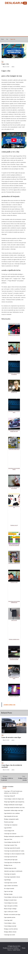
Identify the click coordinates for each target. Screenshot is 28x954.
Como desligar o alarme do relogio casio (14, 799)
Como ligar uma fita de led (10, 856)
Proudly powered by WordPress (11, 948)
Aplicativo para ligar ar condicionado (13, 871)
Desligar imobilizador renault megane (13, 804)
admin (13, 66)
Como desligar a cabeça (10, 923)
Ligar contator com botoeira (11, 885)
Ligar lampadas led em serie (11, 816)
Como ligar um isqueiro (10, 874)
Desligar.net (16, 3)
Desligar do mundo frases (10, 900)
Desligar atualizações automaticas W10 (13, 836)
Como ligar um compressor (10, 825)
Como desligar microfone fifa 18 (12, 842)
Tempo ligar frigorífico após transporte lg (14, 801)
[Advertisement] (14, 21)
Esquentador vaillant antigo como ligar (13, 810)
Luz (2, 61)
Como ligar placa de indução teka (12, 862)
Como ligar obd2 (8, 920)
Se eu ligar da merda (9, 888)
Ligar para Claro (8, 839)
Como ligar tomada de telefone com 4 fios (14, 807)
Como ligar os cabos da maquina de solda (14, 853)
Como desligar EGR (9, 830)
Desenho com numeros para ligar (12, 914)
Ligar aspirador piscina (9, 917)
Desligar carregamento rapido (11, 819)
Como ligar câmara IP (9, 796)
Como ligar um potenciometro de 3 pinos (14, 851)
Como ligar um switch (9, 934)
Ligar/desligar (7, 879)
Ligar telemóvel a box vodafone (12, 813)
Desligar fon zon (8, 865)
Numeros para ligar (8, 822)
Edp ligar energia (8, 894)
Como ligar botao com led (10, 882)
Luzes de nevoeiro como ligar (11, 737)
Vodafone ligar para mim (10, 868)
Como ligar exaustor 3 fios (10, 845)
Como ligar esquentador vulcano (12, 877)
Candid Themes (16, 950)
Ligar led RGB (7, 827)
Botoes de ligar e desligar (10, 908)
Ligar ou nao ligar (8, 891)
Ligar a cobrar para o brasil (10, 911)
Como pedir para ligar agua (10, 859)
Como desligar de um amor (10, 903)
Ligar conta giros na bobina (11, 905)
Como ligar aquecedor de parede (12, 848)
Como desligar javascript (10, 926)
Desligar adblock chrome (10, 931)
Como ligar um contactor (10, 833)
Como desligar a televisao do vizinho (13, 897)
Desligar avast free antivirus (11, 929)
